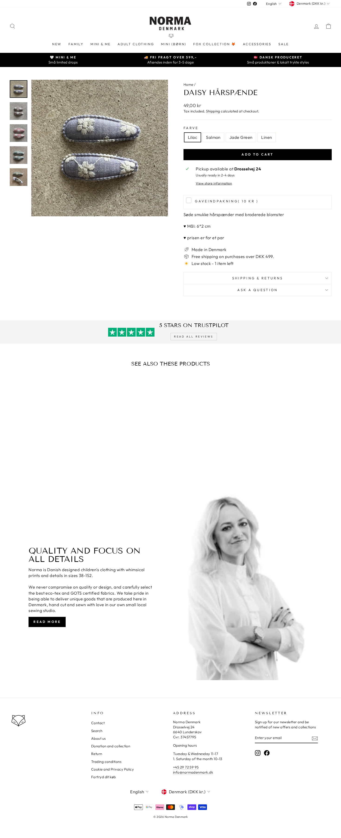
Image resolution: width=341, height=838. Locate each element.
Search (97, 731)
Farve (191, 128)
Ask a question (257, 290)
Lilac (192, 137)
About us (98, 738)
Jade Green (241, 137)
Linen (266, 137)
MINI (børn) (173, 44)
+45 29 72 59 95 (186, 767)
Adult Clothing (136, 44)
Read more (47, 622)
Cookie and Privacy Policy (112, 769)
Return (96, 754)
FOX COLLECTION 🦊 (214, 44)
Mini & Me (100, 44)
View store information (214, 183)
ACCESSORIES (257, 44)
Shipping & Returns (257, 278)
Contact (98, 723)
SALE (283, 44)
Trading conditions (106, 761)
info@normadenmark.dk (193, 772)
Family (76, 44)
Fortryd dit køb (103, 777)
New (56, 44)
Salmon (213, 137)
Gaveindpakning (226, 201)
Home (188, 84)
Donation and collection (110, 746)
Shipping (213, 111)
